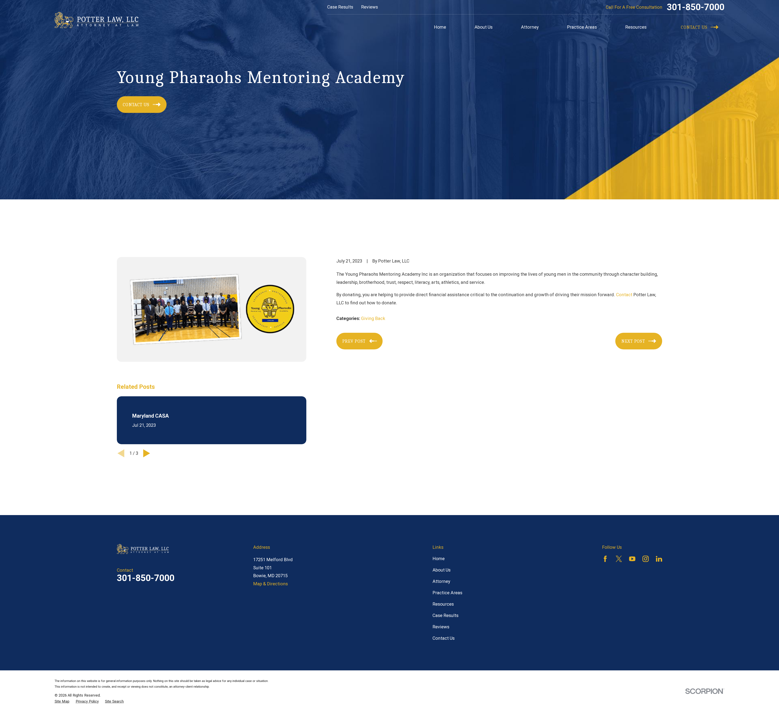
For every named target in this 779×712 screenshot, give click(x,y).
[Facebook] (605, 559)
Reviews (369, 7)
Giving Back (373, 318)
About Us (442, 570)
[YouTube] (632, 559)
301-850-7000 (695, 7)
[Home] (97, 20)
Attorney (441, 581)
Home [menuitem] (440, 27)
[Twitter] (619, 559)
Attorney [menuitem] (530, 27)
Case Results (340, 7)
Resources (443, 604)
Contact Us (444, 638)
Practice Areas (447, 592)
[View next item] (147, 453)
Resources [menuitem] (636, 27)
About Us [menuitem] (484, 27)
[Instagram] (645, 559)
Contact (624, 294)
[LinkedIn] (659, 559)
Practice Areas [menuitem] (582, 27)
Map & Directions (270, 583)
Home (439, 558)
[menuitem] (62, 701)
